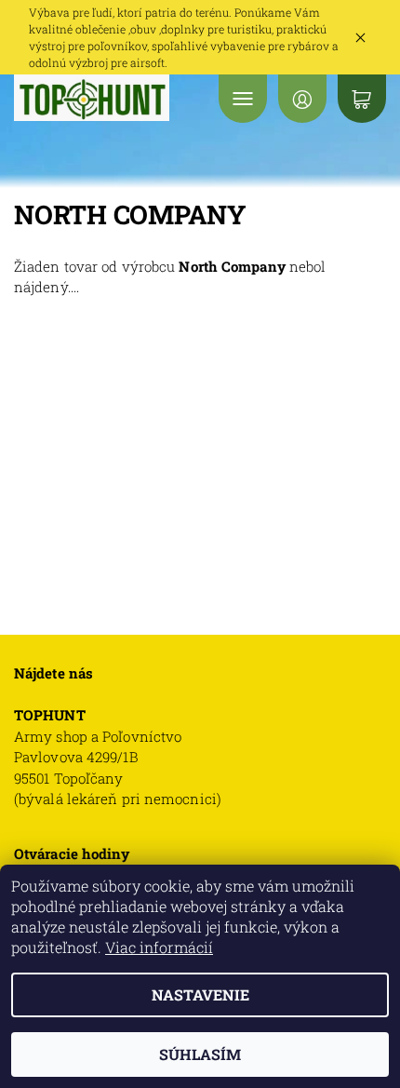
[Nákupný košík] (362, 98)
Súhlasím (200, 1054)
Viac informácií (159, 947)
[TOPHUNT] (91, 97)
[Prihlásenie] (302, 98)
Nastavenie (200, 994)
